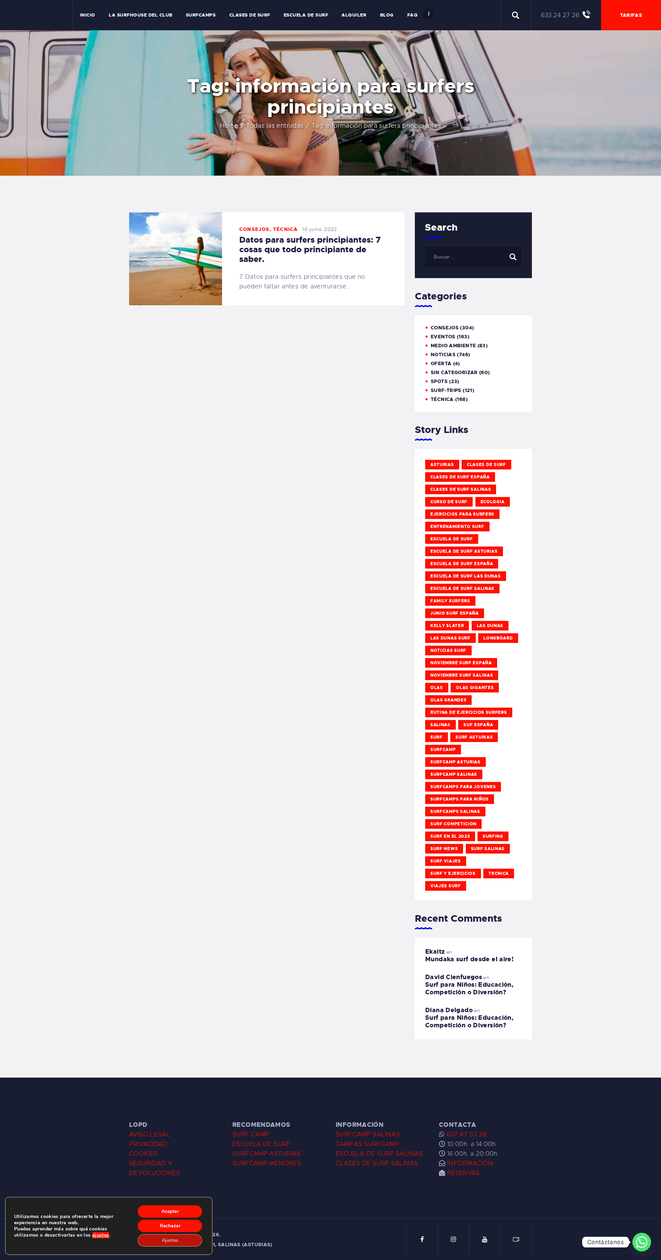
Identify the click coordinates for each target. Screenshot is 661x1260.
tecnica (499, 873)
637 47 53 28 (465, 1134)
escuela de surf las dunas (465, 576)
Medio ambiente (453, 345)
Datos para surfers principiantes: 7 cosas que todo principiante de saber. (310, 249)
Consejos (254, 229)
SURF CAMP (250, 1134)
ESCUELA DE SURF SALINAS (379, 1153)
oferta (441, 363)
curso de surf (449, 502)
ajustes (100, 1235)
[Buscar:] (473, 256)
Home (229, 125)
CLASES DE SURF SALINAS (377, 1163)
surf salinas (488, 848)
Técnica (285, 229)
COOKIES (143, 1153)
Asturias (442, 464)
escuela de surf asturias (464, 551)
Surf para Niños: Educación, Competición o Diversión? (469, 988)
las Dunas (490, 625)
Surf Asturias (474, 737)
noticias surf (448, 650)
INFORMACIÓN (470, 1163)
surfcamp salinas (453, 774)
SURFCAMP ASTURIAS (266, 1153)
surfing (493, 836)
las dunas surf (450, 638)
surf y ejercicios (453, 873)
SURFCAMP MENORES (266, 1163)
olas (436, 687)
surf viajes (445, 861)
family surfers (450, 601)
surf (436, 737)
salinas (440, 725)
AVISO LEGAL (149, 1134)
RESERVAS (463, 1173)
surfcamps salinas (455, 811)
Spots (439, 381)
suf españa (478, 725)
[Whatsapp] (641, 1242)
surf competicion (453, 824)
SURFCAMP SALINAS (368, 1134)
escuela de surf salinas (462, 588)
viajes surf (445, 886)
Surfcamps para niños (459, 799)
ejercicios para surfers (462, 514)
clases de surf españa (460, 477)
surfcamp (443, 749)
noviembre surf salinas (461, 675)
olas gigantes (475, 687)
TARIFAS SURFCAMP (367, 1144)
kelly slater (447, 625)
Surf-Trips (446, 390)
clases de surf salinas (460, 489)
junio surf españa (454, 613)
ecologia (493, 502)
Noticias (443, 354)
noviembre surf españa (461, 663)
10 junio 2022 (319, 229)
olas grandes (448, 700)
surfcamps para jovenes (463, 787)
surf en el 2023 (450, 836)
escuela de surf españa (461, 564)
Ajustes (170, 1240)
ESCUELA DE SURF (261, 1144)
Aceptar (170, 1211)
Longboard (498, 638)
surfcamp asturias (455, 762)
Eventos (443, 336)
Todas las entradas (275, 125)
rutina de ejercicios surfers (468, 712)
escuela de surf (451, 539)
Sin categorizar (454, 372)
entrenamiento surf (457, 526)
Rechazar (170, 1225)
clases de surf (486, 464)
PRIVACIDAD (148, 1144)
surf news (444, 848)
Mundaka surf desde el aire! (469, 959)
